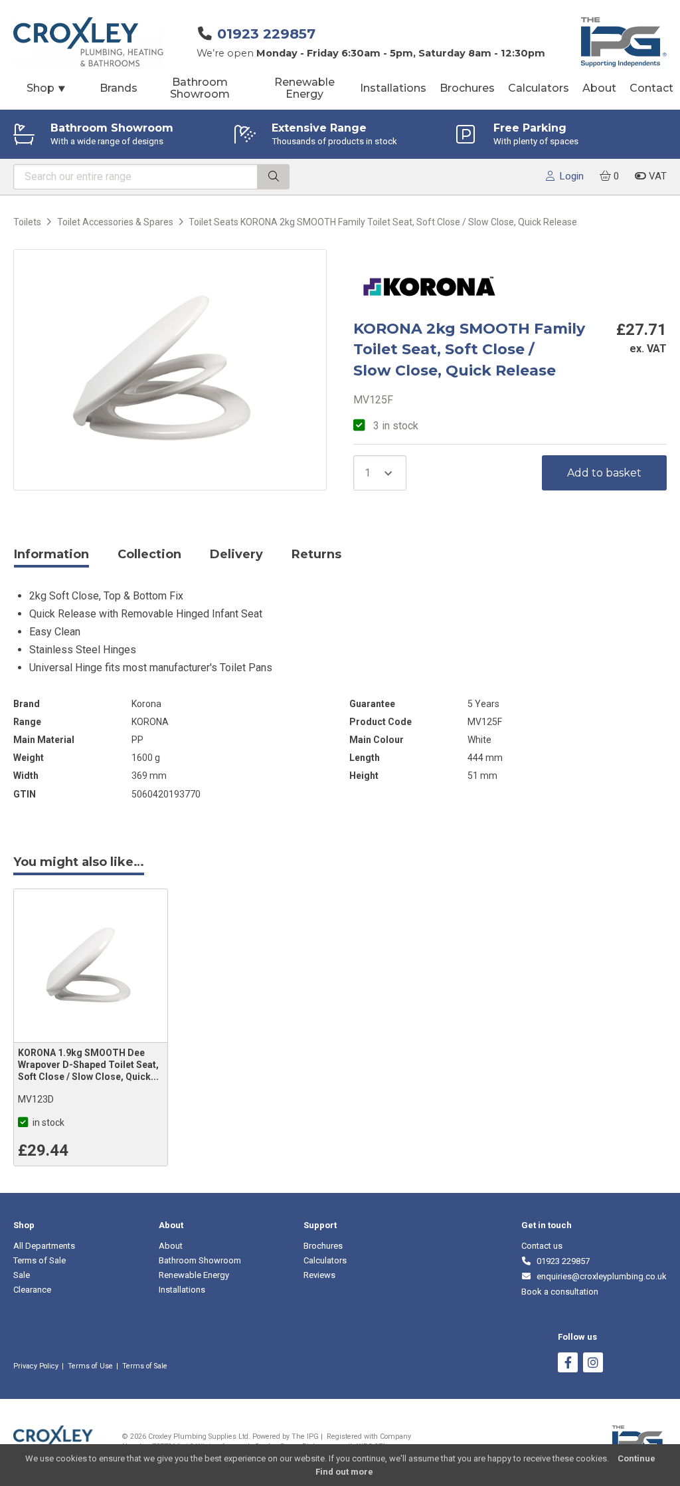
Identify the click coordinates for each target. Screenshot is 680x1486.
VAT (656, 176)
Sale (21, 1275)
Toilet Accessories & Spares (115, 222)
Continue (636, 1458)
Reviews (319, 1275)
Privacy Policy (35, 1366)
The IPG (305, 1436)
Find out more (344, 1472)
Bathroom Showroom (200, 88)
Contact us (541, 1246)
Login (569, 176)
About (599, 88)
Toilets (27, 222)
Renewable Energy (304, 88)
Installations (393, 88)
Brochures (467, 88)
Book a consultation (559, 1292)
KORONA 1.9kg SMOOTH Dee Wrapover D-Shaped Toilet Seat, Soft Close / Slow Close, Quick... (88, 1064)
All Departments (44, 1246)
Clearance (32, 1290)
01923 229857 (266, 33)
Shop (46, 88)
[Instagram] (593, 1364)
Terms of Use (90, 1366)
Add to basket (604, 473)
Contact (651, 88)
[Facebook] (568, 1364)
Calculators (538, 88)
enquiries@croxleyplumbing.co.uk (599, 1276)
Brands (118, 88)
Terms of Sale (39, 1260)
